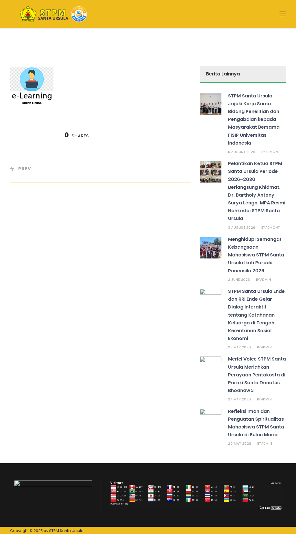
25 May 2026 (239, 347)
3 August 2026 (242, 227)
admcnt (272, 151)
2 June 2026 (239, 279)
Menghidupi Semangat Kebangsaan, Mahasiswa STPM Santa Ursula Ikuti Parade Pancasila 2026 (256, 255)
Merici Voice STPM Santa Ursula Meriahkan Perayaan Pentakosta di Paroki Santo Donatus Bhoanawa (257, 375)
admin (265, 279)
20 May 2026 (239, 443)
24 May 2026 (239, 399)
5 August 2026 (242, 151)
